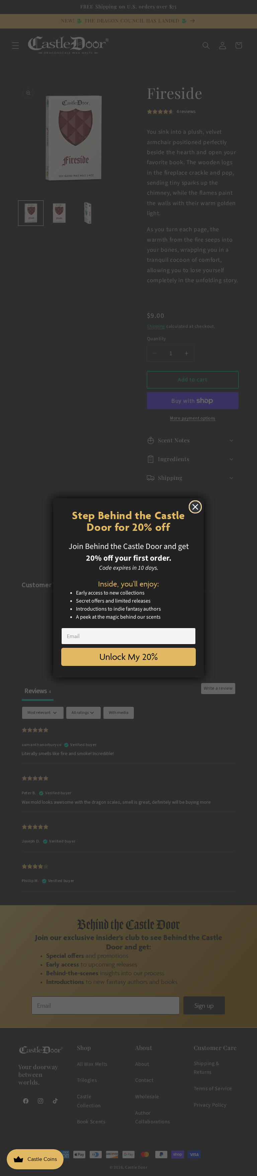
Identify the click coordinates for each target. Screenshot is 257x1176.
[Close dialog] (195, 507)
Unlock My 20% (128, 656)
